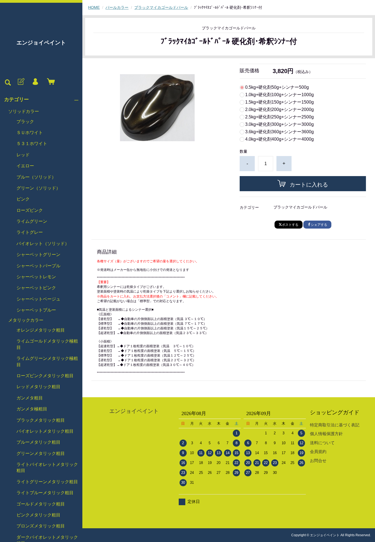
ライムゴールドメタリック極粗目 (47, 344)
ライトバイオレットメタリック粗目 (47, 467)
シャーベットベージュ (38, 299)
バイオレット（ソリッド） (42, 243)
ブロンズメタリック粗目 (40, 526)
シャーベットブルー (36, 310)
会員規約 (318, 451)
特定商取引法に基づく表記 (334, 425)
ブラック (25, 121)
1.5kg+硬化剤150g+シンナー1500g (279, 102)
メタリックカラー (25, 320)
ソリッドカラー (23, 111)
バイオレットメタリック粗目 (45, 431)
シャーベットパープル (38, 265)
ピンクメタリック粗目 (38, 515)
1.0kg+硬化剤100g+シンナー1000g (279, 95)
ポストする (290, 225)
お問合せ (318, 460)
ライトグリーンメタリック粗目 (47, 481)
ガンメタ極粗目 (31, 409)
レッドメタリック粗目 (38, 386)
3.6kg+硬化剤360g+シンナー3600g (279, 132)
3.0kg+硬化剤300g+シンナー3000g (279, 124)
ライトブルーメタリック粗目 (45, 492)
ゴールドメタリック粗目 (40, 504)
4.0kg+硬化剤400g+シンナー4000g (279, 139)
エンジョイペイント (41, 42)
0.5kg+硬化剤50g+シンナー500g (277, 87)
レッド (23, 154)
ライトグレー (29, 232)
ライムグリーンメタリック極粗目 (47, 361)
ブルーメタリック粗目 (38, 442)
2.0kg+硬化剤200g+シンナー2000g (279, 109)
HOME (94, 7)
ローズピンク (29, 210)
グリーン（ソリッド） (38, 188)
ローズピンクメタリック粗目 (45, 375)
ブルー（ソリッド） (36, 177)
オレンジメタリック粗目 (40, 330)
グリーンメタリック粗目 (40, 453)
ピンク (23, 199)
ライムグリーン (31, 221)
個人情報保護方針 (326, 433)
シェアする (319, 225)
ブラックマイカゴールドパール (161, 7)
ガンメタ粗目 (29, 398)
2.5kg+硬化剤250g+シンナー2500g (279, 117)
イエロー (25, 165)
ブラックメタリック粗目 (40, 420)
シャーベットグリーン (38, 254)
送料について (322, 442)
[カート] (50, 82)
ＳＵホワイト (29, 132)
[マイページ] (35, 82)
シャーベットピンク (36, 287)
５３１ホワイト (31, 143)
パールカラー (116, 7)
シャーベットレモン (36, 276)
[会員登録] (20, 82)
